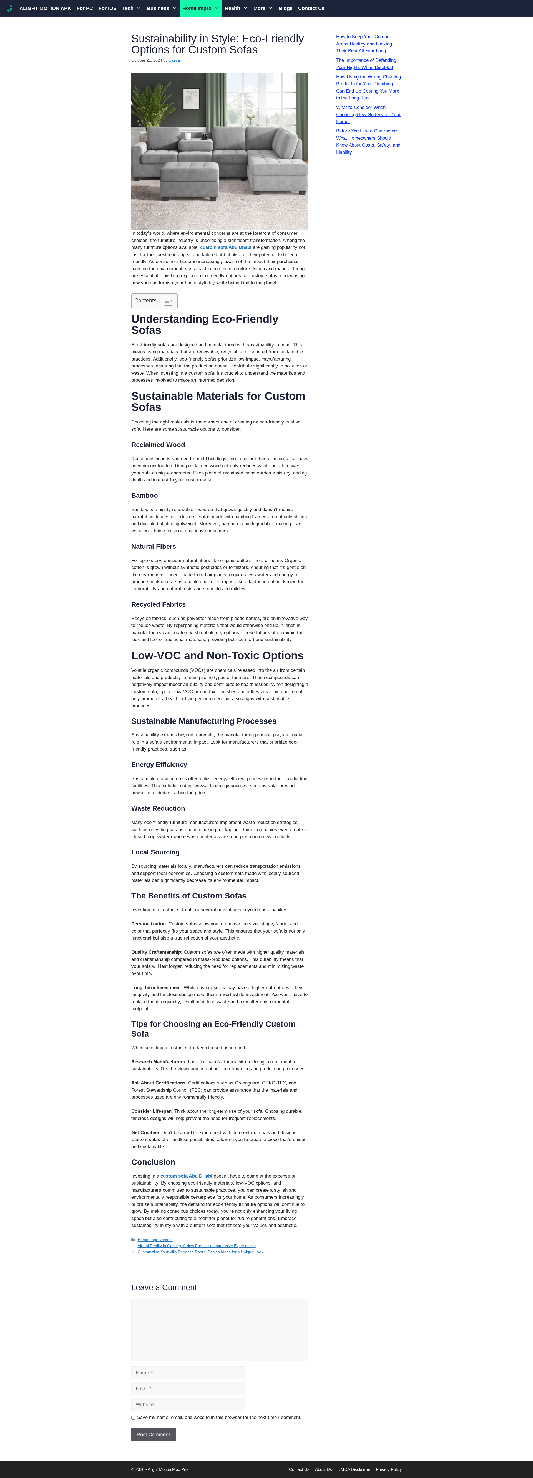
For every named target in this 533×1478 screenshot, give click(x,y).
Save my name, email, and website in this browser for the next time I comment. (219, 1417)
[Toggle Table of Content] (165, 301)
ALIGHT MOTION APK (45, 8)
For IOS (108, 8)
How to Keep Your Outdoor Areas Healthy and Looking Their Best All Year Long (364, 43)
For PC (85, 8)
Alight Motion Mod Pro (168, 1469)
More (259, 8)
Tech (128, 8)
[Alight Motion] (8, 8)
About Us (323, 1469)
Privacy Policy (389, 1469)
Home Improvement (155, 1239)
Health (232, 8)
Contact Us (311, 8)
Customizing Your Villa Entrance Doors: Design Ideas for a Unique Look (200, 1252)
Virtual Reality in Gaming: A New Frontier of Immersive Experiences (197, 1246)
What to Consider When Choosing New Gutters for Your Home (368, 114)
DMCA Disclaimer (354, 1469)
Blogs (286, 8)
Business (158, 8)
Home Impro (197, 8)
